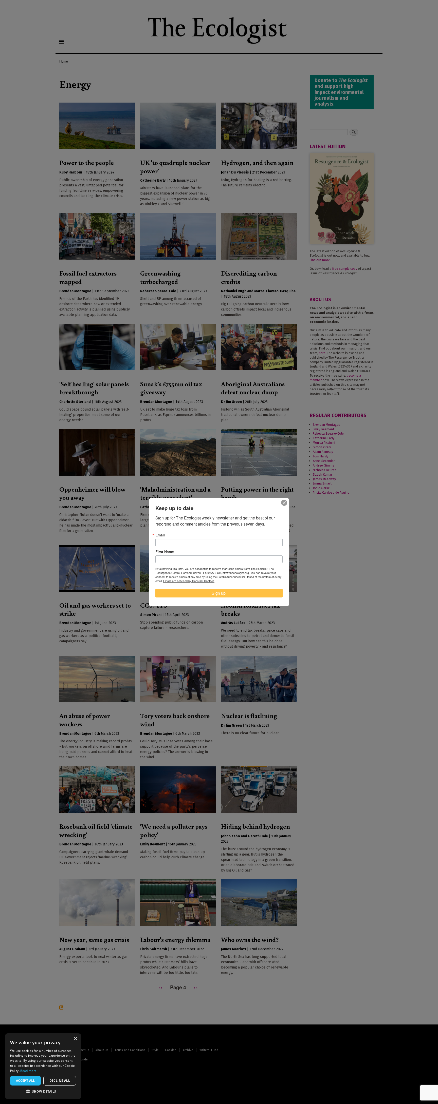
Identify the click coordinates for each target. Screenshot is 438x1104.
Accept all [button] (25, 1080)
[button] (43, 1091)
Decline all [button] (59, 1080)
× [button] (75, 1039)
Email (160, 535)
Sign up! (219, 593)
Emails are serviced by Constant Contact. (188, 581)
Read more (28, 1071)
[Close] (284, 503)
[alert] (43, 1066)
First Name (164, 551)
